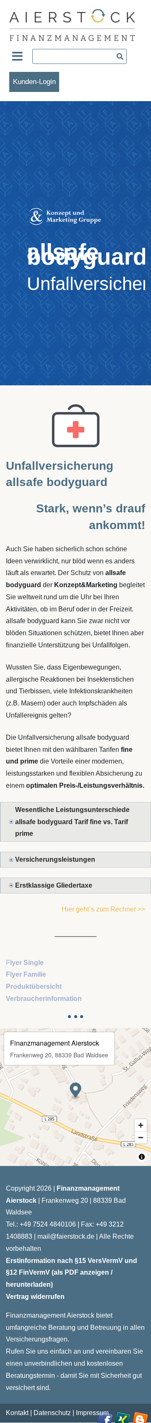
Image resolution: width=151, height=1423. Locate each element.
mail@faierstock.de (65, 1236)
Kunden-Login (34, 82)
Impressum (92, 1412)
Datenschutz (52, 1412)
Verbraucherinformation (44, 998)
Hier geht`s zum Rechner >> (103, 909)
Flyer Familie (26, 974)
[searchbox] (79, 56)
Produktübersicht (34, 986)
